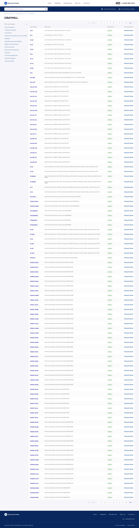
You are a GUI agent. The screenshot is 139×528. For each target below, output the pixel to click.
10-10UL (32, 253)
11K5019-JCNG (34, 436)
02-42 (31, 63)
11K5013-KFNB (34, 272)
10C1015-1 (32, 258)
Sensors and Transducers (12, 50)
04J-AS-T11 (33, 134)
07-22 (31, 171)
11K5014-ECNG (34, 290)
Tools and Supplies (10, 58)
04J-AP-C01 (33, 87)
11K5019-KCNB (34, 450)
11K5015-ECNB (34, 337)
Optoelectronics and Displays (13, 41)
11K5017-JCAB (34, 403)
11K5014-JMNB (34, 309)
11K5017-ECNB (34, 394)
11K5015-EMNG (34, 347)
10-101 (31, 248)
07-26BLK (33, 176)
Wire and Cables (9, 61)
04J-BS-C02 (33, 148)
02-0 (31, 30)
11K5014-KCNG (34, 323)
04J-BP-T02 (33, 143)
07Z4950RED (34, 215)
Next (130, 23)
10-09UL (32, 234)
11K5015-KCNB (34, 370)
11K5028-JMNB (34, 492)
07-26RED (33, 182)
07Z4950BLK (34, 211)
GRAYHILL (32, 13)
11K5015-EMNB (34, 342)
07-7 (31, 187)
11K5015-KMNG (34, 384)
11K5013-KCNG (34, 267)
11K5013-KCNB (34, 262)
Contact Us (86, 3)
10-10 (31, 239)
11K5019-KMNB (34, 460)
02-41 (31, 58)
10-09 (31, 229)
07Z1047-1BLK (34, 201)
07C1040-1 (33, 196)
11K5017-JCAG (34, 408)
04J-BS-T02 (33, 162)
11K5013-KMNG (34, 281)
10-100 (32, 243)
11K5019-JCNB (34, 431)
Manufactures (113, 514)
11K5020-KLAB (34, 478)
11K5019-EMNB (34, 427)
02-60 (31, 68)
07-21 (31, 167)
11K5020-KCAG (34, 474)
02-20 (31, 40)
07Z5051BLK (33, 220)
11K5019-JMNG (34, 445)
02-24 (31, 49)
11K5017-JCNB (34, 413)
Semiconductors (9, 47)
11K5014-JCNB (34, 300)
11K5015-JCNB (34, 352)
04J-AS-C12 (33, 120)
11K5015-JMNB (34, 361)
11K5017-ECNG (34, 398)
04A (31, 73)
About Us (77, 3)
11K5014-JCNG (34, 305)
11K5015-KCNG (34, 375)
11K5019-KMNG (34, 464)
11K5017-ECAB (34, 389)
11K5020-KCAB (34, 469)
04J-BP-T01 (33, 138)
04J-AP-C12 (33, 96)
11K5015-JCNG (34, 356)
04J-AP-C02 (33, 91)
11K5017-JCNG (34, 417)
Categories (57, 3)
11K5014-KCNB (34, 319)
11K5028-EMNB (34, 488)
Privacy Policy (131, 525)
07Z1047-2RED (34, 206)
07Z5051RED (34, 225)
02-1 (31, 35)
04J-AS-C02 (33, 110)
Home (49, 3)
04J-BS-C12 (33, 152)
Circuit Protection (10, 27)
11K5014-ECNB (34, 286)
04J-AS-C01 (33, 105)
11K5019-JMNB (34, 441)
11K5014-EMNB (34, 295)
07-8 (31, 192)
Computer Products (10, 30)
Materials (7, 38)
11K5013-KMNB (34, 276)
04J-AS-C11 (33, 115)
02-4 (31, 54)
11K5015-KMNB (34, 380)
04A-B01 (32, 77)
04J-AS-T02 (33, 129)
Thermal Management (11, 55)
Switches (7, 52)
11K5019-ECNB (34, 422)
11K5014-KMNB (34, 328)
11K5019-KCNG (34, 455)
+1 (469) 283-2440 (128, 3)
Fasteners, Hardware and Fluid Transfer (16, 35)
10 (126, 23)
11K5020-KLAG (34, 483)
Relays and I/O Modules (11, 44)
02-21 (31, 44)
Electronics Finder (9, 13)
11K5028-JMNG (34, 497)
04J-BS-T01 (33, 157)
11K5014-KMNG (34, 333)
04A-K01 (32, 82)
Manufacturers (68, 3)
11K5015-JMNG (34, 366)
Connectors (8, 33)
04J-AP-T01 (33, 101)
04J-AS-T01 (33, 124)
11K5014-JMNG (34, 314)
